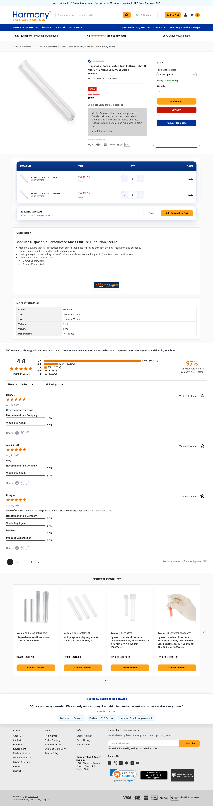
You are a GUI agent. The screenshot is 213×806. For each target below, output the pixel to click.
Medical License (21, 753)
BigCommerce (31, 796)
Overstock (60, 27)
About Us (18, 735)
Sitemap (17, 770)
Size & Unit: (166, 69)
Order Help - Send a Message (184, 27)
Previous (9, 631)
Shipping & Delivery (55, 748)
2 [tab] (108, 680)
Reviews (17, 766)
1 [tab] (105, 680)
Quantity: (161, 86)
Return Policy (51, 753)
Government (19, 748)
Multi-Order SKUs (22, 757)
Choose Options (35, 667)
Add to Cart (173, 15)
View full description (102, 131)
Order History (83, 740)
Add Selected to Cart (177, 213)
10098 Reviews (24, 374)
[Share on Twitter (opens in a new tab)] (22, 433)
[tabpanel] (36, 630)
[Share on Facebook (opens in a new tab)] (17, 433)
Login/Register (84, 735)
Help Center (51, 735)
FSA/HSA (17, 744)
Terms (26, 761)
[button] (123, 775)
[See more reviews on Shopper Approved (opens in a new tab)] (27, 433)
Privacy (16, 761)
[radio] (106, 361)
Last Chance (75, 27)
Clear (151, 213)
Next (204, 631)
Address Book (83, 744)
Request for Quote (176, 122)
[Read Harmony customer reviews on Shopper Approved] (106, 285)
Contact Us (159, 27)
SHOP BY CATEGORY (24, 27)
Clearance (46, 27)
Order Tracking (53, 740)
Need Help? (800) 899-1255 (136, 27)
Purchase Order (53, 744)
